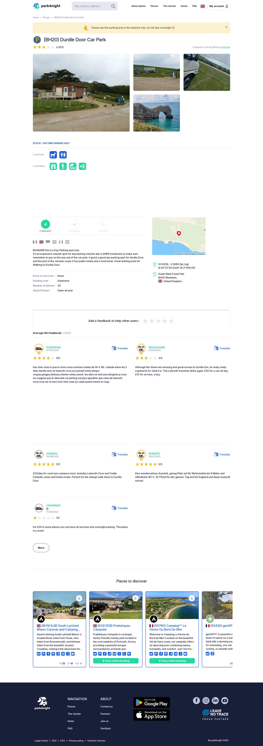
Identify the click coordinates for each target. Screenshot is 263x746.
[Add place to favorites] (79, 598)
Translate (122, 348)
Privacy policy (76, 740)
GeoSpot (105, 728)
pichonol (225, 47)
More (41, 547)
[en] (202, 6)
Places (154, 6)
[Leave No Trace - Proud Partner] (215, 714)
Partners (105, 713)
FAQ (194, 6)
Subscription (139, 6)
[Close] (226, 27)
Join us (104, 721)
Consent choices (96, 740)
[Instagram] (47, 508)
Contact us (106, 706)
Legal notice (41, 740)
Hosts (184, 6)
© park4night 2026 (218, 740)
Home (36, 17)
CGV (62, 740)
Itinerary (46, 231)
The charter (169, 6)
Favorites (74, 231)
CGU (54, 740)
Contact (103, 231)
